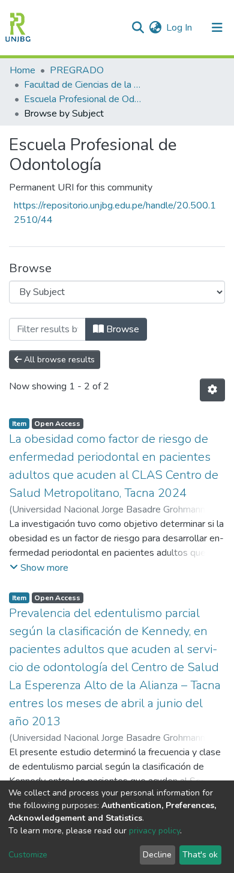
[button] (155, 27)
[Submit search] (137, 27)
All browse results (58, 359)
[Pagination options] (212, 390)
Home (22, 70)
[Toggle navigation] (217, 28)
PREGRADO (77, 70)
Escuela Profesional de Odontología (84, 99)
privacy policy (154, 830)
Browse (121, 329)
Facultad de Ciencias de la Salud (84, 84)
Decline (157, 854)
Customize (27, 854)
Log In (179, 27)
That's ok (200, 854)
